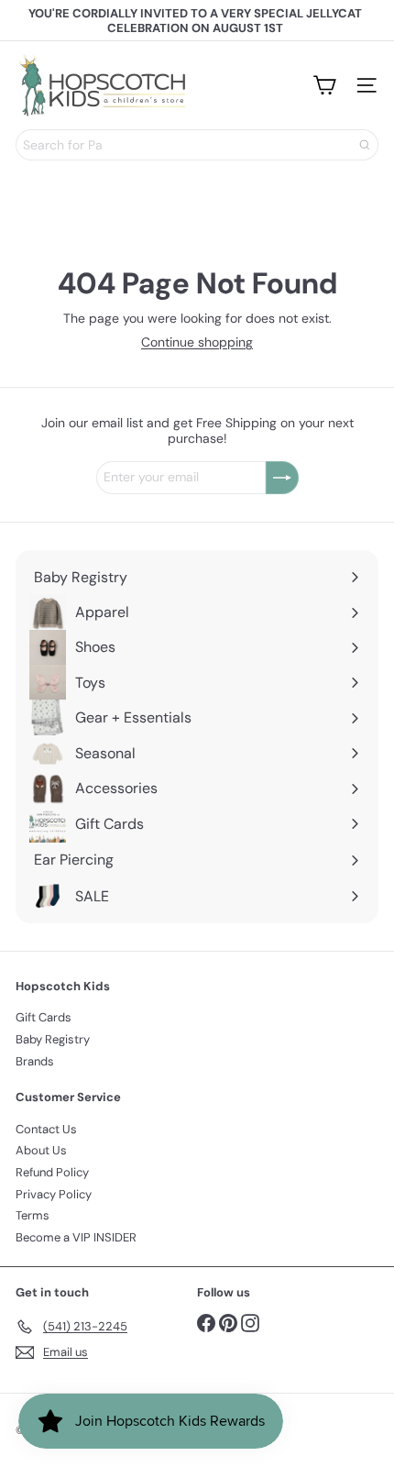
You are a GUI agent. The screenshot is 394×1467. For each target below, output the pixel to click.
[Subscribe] (282, 477)
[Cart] (324, 85)
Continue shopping (197, 342)
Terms (32, 1215)
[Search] (364, 144)
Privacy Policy (54, 1194)
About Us (41, 1150)
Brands (35, 1061)
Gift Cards (43, 1017)
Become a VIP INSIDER (76, 1237)
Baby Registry (53, 1039)
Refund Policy (52, 1172)
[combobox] (197, 144)
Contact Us (46, 1129)
